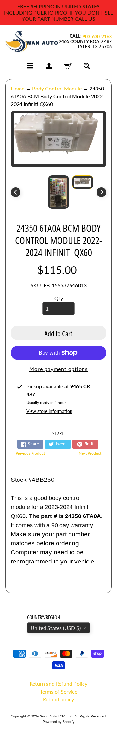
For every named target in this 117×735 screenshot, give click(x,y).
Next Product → (92, 453)
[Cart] (68, 66)
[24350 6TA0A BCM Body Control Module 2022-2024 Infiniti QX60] (82, 182)
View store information (49, 411)
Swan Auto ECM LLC (56, 716)
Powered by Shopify (59, 721)
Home (17, 88)
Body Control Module (57, 88)
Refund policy (58, 699)
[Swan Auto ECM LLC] (31, 41)
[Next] (101, 192)
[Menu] (30, 66)
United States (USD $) (56, 628)
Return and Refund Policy (58, 684)
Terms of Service (58, 691)
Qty (58, 298)
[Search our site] (87, 66)
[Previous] (15, 192)
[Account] (49, 66)
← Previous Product (28, 453)
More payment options (58, 369)
